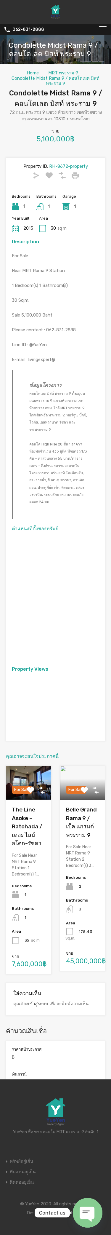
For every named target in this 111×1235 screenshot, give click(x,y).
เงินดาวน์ (19, 1074)
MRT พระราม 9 (63, 73)
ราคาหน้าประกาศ (26, 1049)
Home (33, 73)
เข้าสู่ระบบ (38, 1003)
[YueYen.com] (55, 16)
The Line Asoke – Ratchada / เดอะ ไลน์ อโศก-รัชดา (27, 826)
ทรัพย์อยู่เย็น (21, 1161)
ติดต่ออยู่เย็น (22, 1182)
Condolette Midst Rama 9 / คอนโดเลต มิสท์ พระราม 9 (55, 81)
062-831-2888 (28, 29)
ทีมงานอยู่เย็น (23, 1172)
